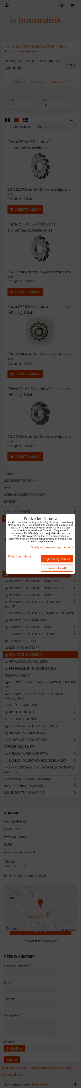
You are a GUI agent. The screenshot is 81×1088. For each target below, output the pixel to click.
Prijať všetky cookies (57, 559)
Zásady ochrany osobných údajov (51, 547)
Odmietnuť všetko (56, 568)
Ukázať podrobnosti (20, 556)
